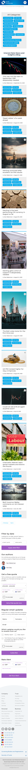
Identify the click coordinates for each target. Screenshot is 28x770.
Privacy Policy (18, 701)
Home (3, 6)
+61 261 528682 (8, 739)
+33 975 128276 (8, 744)
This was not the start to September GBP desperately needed (13, 78)
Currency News (8, 18)
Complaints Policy (19, 703)
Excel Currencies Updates (11, 42)
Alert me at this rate (6, 668)
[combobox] (7, 591)
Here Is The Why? (19, 716)
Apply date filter (14, 548)
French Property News (10, 29)
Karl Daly (9, 567)
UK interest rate (18, 26)
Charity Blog (7, 37)
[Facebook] (2, 729)
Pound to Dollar (19, 20)
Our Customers (5, 713)
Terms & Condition (19, 705)
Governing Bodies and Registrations (12, 751)
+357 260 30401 (8, 747)
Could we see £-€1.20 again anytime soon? (14, 408)
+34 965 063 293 (8, 735)
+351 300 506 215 (8, 742)
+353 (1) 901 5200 (8, 737)
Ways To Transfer (5, 718)
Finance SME (20, 34)
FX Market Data (8, 31)
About (3, 698)
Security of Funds (6, 755)
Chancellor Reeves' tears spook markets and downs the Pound (13, 464)
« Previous (5, 523)
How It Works (5, 716)
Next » (12, 523)
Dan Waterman (8, 83)
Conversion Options (6, 720)
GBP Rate (17, 18)
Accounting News (9, 34)
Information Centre (6, 723)
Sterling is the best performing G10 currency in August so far (14, 212)
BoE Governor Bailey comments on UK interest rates (13, 504)
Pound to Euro (8, 20)
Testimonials (18, 725)
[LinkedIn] (9, 729)
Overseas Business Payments (12, 40)
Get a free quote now (14, 603)
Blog (2, 701)
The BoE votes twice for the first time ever (14, 332)
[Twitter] (6, 729)
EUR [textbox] (18, 592)
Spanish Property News (10, 23)
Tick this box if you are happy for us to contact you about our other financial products (15, 639)
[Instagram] (13, 729)
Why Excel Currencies (7, 711)
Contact (3, 703)
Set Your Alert (14, 676)
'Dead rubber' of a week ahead (12, 119)
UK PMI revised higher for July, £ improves (13, 370)
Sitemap (3, 705)
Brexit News (7, 26)
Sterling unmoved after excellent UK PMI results (12, 171)
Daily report (20, 634)
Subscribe (14, 653)
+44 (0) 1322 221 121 (9, 732)
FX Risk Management (10, 45)
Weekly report (8, 634)
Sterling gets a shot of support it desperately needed (12, 272)
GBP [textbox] (6, 592)
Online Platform (19, 718)
